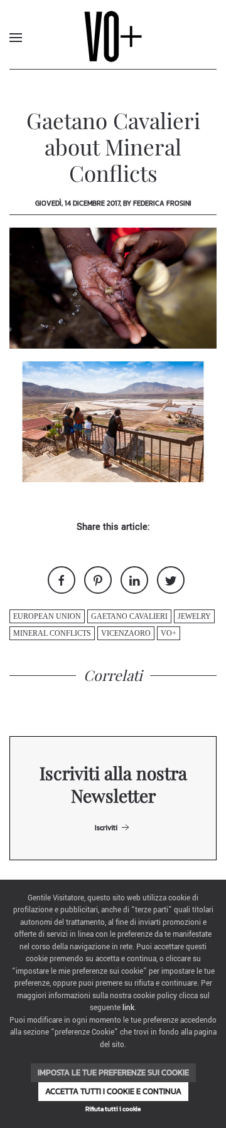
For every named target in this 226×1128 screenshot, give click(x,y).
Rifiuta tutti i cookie (113, 1109)
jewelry (194, 616)
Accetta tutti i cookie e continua (113, 1091)
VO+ (168, 633)
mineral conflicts (52, 633)
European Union (47, 616)
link (128, 1008)
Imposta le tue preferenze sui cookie (113, 1072)
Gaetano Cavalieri (129, 616)
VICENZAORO (126, 633)
